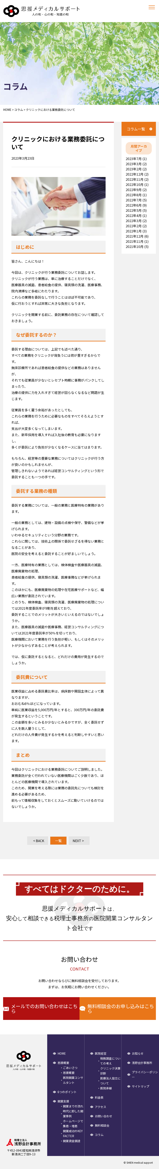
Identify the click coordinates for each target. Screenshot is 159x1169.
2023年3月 (134, 163)
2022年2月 (134, 225)
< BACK (38, 840)
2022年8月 (134, 194)
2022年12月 (134, 174)
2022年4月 (134, 215)
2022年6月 (134, 205)
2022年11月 (134, 179)
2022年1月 (134, 231)
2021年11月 (134, 241)
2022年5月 (134, 210)
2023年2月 (134, 168)
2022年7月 (134, 199)
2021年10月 (134, 246)
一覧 (58, 840)
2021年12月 (134, 236)
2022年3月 (134, 220)
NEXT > (78, 840)
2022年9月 (134, 189)
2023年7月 (134, 158)
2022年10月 (134, 184)
